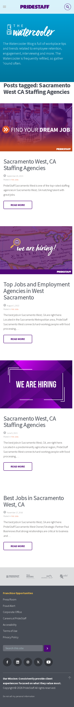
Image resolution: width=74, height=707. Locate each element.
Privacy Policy (10, 637)
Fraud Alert (9, 605)
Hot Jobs (14, 179)
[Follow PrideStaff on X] (38, 665)
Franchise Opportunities (18, 593)
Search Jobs (67, 6)
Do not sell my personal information (19, 696)
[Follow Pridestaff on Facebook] (7, 665)
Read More (18, 205)
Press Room (9, 599)
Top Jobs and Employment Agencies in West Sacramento (36, 290)
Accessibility (10, 624)
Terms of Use (10, 631)
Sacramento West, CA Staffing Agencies (29, 165)
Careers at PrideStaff (14, 618)
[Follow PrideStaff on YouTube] (48, 665)
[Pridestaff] (35, 7)
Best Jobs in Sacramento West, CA (33, 501)
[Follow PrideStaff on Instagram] (28, 665)
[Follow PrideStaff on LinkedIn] (17, 665)
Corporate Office (12, 612)
